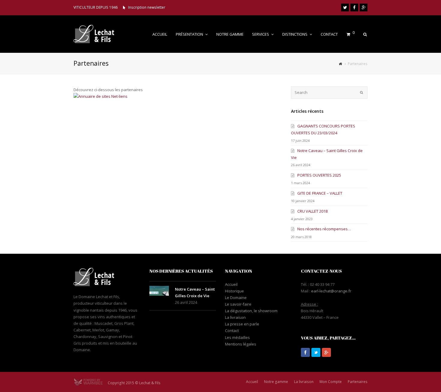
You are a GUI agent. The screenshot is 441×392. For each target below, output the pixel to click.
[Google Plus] (364, 7)
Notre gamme (276, 381)
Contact (232, 330)
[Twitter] (345, 7)
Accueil (231, 284)
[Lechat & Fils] (98, 33)
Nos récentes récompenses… (324, 229)
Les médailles (237, 337)
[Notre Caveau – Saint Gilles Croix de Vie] (159, 291)
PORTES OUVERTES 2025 (319, 175)
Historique (234, 291)
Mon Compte (331, 381)
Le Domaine (236, 297)
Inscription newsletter (146, 7)
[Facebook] (354, 7)
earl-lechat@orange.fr (331, 291)
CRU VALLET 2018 (312, 211)
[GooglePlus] (326, 352)
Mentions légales (240, 344)
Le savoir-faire (238, 304)
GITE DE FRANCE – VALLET (319, 193)
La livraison (235, 317)
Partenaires (358, 381)
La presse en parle (242, 324)
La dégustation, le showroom (251, 310)
